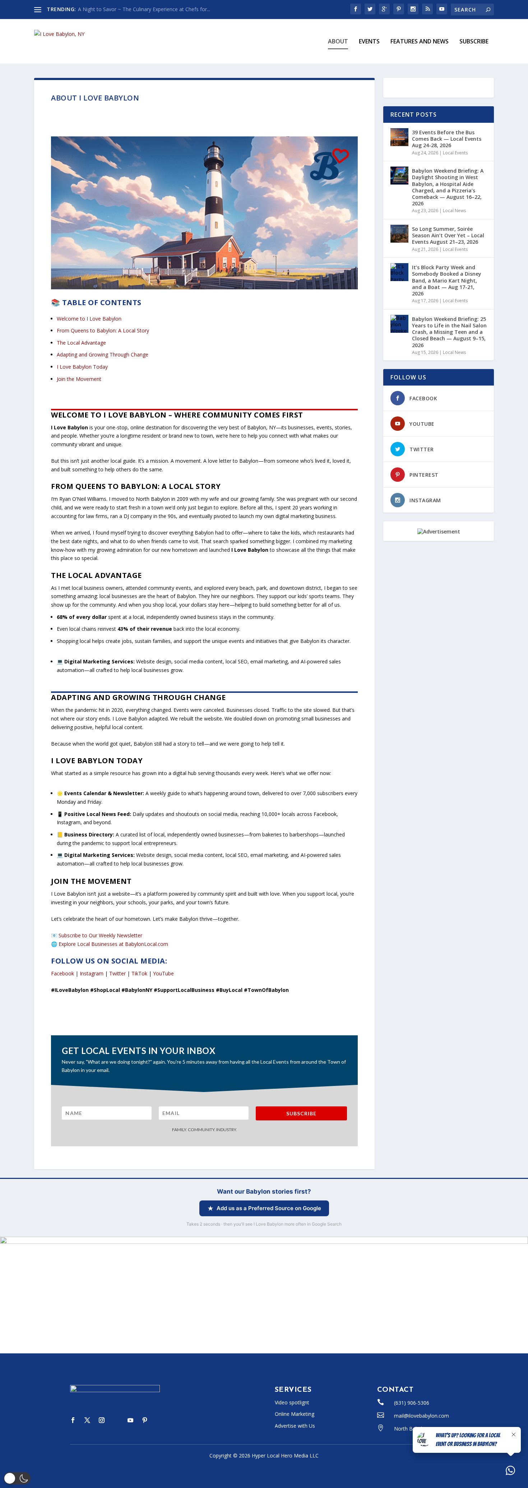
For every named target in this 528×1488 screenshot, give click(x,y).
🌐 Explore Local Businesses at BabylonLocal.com (109, 944)
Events (369, 41)
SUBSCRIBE (473, 41)
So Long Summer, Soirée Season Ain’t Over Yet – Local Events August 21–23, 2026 (448, 235)
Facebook (62, 973)
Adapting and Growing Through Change (102, 354)
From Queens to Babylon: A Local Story (103, 330)
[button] (17, 1478)
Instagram (91, 973)
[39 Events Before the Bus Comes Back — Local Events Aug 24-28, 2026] (399, 137)
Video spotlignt (292, 1402)
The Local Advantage (81, 342)
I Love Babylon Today (82, 366)
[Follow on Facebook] (73, 1420)
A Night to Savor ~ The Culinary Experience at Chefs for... (144, 9)
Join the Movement (79, 379)
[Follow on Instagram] (101, 1420)
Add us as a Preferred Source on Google (269, 1208)
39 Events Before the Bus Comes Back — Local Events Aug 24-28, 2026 (446, 139)
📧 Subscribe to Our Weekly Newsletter (96, 935)
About (338, 41)
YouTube (163, 973)
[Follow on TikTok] (116, 1420)
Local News (454, 210)
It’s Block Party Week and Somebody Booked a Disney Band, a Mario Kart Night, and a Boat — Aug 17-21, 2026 (446, 280)
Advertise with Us (295, 1425)
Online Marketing (294, 1413)
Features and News (419, 41)
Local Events (455, 153)
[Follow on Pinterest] (144, 1420)
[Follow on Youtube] (130, 1420)
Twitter (117, 973)
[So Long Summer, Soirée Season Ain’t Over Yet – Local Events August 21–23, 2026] (399, 234)
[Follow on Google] (159, 1420)
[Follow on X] (87, 1420)
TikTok (139, 973)
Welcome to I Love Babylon (89, 318)
